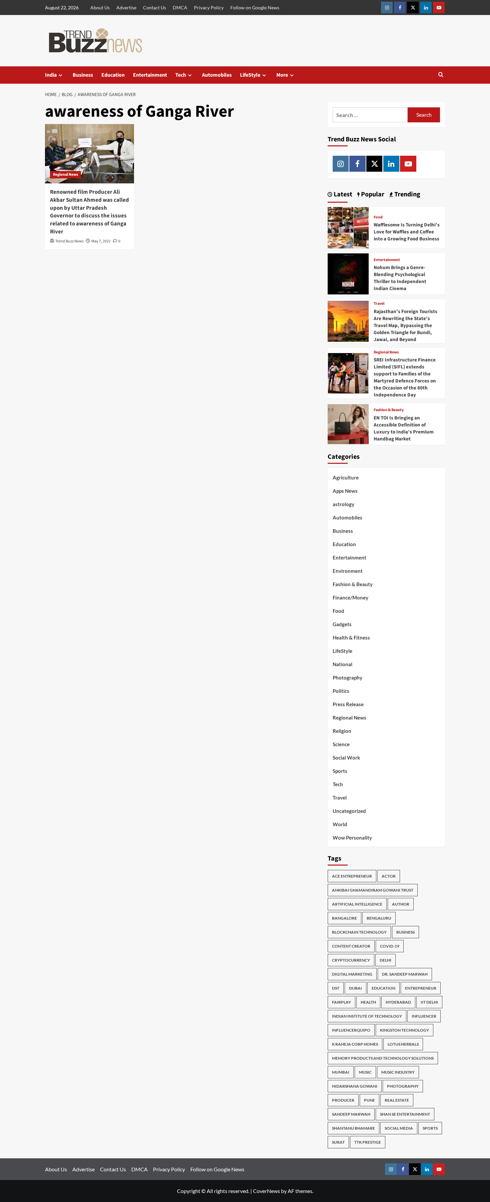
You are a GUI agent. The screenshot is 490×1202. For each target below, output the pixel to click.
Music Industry (398, 1072)
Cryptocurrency (351, 960)
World (340, 824)
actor (389, 876)
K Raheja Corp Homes (355, 1044)
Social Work (346, 758)
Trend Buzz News (69, 241)
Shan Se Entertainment (405, 1114)
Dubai (355, 988)
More (282, 75)
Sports (340, 771)
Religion (342, 731)
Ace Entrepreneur (352, 876)
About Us (100, 7)
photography (403, 1086)
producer (343, 1100)
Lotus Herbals (403, 1044)
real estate (397, 1100)
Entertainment (150, 75)
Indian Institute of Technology (367, 1016)
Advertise (126, 7)
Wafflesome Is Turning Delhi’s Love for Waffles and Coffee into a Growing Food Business (407, 231)
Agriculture (346, 477)
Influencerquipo (351, 1030)
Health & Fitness (351, 638)
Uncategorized (349, 811)
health (368, 1002)
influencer (424, 1016)
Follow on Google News (254, 7)
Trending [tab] (406, 194)
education (383, 988)
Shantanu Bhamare (353, 1128)
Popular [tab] (372, 194)
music (365, 1072)
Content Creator (351, 946)
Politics (341, 691)
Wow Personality (352, 838)
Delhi (385, 960)
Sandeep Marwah (351, 1114)
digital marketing (352, 974)
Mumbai (340, 1072)
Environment (348, 571)
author (400, 904)
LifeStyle (250, 75)
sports (430, 1128)
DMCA (180, 7)
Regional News (65, 174)
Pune (369, 1100)
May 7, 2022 (101, 241)
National (342, 664)
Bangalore (344, 918)
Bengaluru (379, 918)
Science (341, 744)
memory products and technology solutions (383, 1058)
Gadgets (342, 624)
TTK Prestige (367, 1142)
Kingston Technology (404, 1030)
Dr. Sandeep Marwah (405, 974)
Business (83, 75)
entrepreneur (420, 988)
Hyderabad (398, 1002)
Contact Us (154, 7)
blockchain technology (359, 932)
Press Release (348, 704)
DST (335, 988)
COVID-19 (389, 946)
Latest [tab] (342, 194)
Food (378, 217)
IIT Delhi (429, 1002)
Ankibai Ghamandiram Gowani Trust (372, 890)
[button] (441, 75)
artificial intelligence (357, 904)
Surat (338, 1142)
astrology (343, 504)
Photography (347, 678)
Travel (379, 303)
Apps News (345, 491)
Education (113, 75)
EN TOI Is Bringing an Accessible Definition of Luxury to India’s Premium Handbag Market (404, 428)
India (51, 75)
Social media (399, 1128)
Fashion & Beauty (389, 410)
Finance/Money (350, 597)
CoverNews (266, 1191)
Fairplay (341, 1002)
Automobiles (217, 75)
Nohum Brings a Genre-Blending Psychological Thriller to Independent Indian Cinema (400, 278)
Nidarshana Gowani (354, 1086)
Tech (180, 75)
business (405, 932)
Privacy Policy (209, 7)
